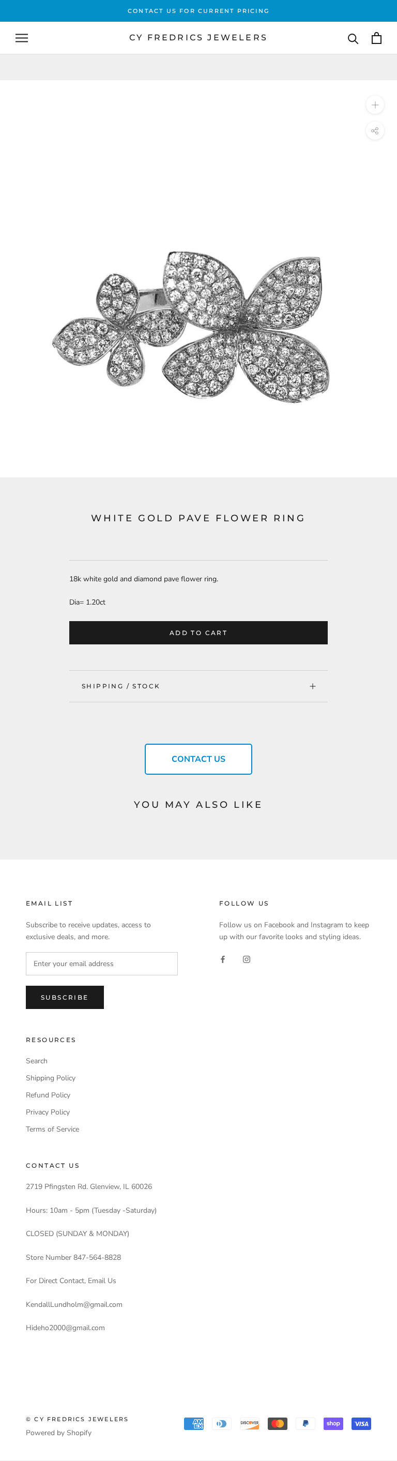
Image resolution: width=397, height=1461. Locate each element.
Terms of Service (52, 1129)
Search (37, 1061)
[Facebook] (222, 959)
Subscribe (65, 997)
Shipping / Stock (121, 686)
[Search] (353, 38)
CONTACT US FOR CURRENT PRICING (198, 10)
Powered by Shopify (58, 1433)
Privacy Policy (48, 1112)
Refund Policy (48, 1095)
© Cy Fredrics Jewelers (77, 1419)
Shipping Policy (50, 1078)
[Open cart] (376, 38)
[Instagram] (246, 959)
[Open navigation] (22, 38)
